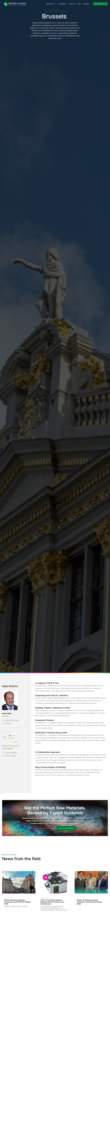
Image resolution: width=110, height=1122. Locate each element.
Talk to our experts (66, 828)
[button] (51, 3)
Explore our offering (44, 828)
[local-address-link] (15, 737)
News (79, 4)
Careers (86, 4)
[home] (15, 4)
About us (72, 4)
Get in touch (100, 4)
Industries (50, 3)
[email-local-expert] (15, 700)
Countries (61, 3)
